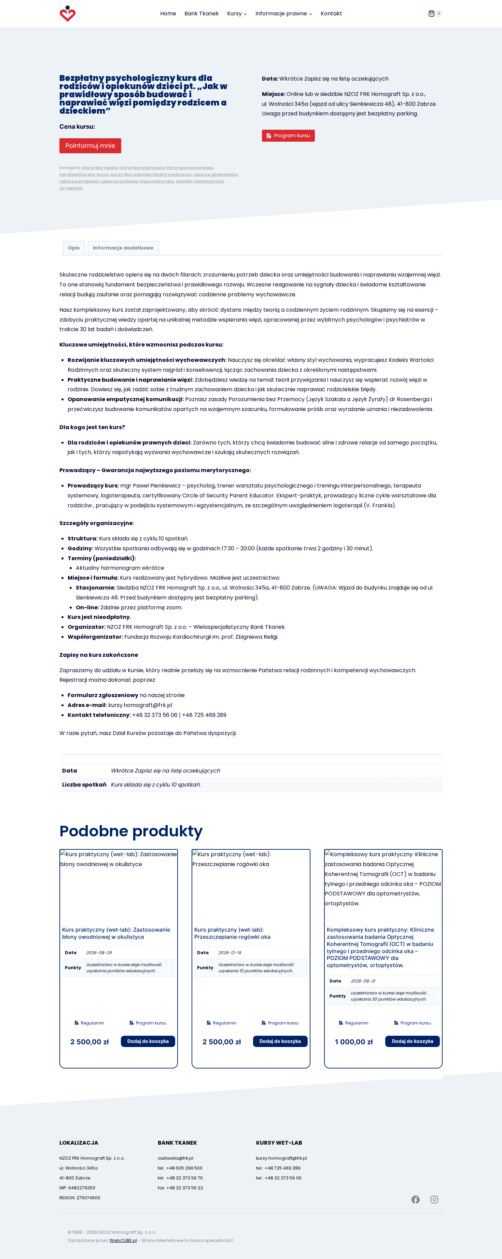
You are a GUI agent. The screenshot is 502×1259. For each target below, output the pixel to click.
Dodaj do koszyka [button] (148, 1041)
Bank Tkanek (201, 13)
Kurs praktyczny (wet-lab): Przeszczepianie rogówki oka (232, 933)
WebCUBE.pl (123, 1240)
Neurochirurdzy (157, 181)
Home (168, 13)
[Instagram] (434, 1199)
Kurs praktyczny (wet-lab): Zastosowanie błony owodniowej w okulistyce (116, 933)
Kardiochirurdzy (77, 174)
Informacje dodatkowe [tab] (123, 247)
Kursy (103, 174)
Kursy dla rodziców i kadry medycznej (151, 174)
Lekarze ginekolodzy (215, 174)
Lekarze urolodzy (119, 181)
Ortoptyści (70, 188)
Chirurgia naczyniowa (189, 167)
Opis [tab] (74, 247)
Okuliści (184, 181)
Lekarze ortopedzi (79, 181)
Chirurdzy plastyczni (141, 167)
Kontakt (331, 13)
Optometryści (209, 181)
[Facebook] (415, 1199)
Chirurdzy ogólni (99, 167)
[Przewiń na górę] (484, 1229)
